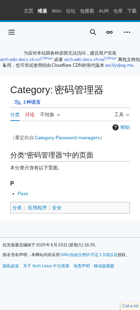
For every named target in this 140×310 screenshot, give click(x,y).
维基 (42, 11)
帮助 (125, 127)
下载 (132, 11)
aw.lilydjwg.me (119, 65)
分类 (17, 207)
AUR (104, 11)
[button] (11, 32)
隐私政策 (11, 266)
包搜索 (87, 11)
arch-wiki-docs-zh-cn (20, 59)
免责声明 (81, 266)
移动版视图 (104, 266)
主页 (28, 11)
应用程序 (37, 207)
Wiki (57, 11)
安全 (57, 207)
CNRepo (46, 58)
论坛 (70, 11)
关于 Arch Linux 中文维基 (46, 266)
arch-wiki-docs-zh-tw (84, 59)
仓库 (118, 11)
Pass (23, 193)
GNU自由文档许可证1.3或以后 (89, 254)
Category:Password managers (67, 137)
